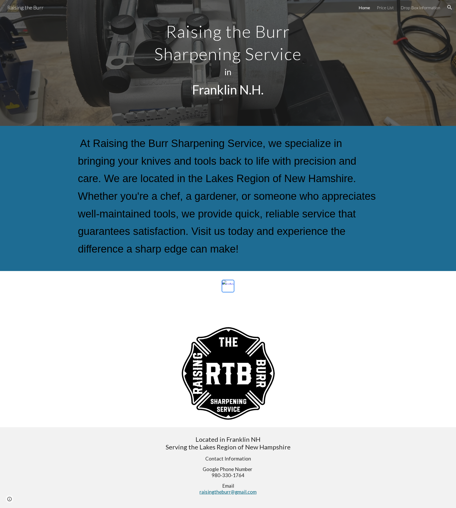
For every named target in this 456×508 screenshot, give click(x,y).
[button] (449, 7)
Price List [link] (385, 7)
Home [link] (364, 7)
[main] (228, 63)
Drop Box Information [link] (420, 7)
